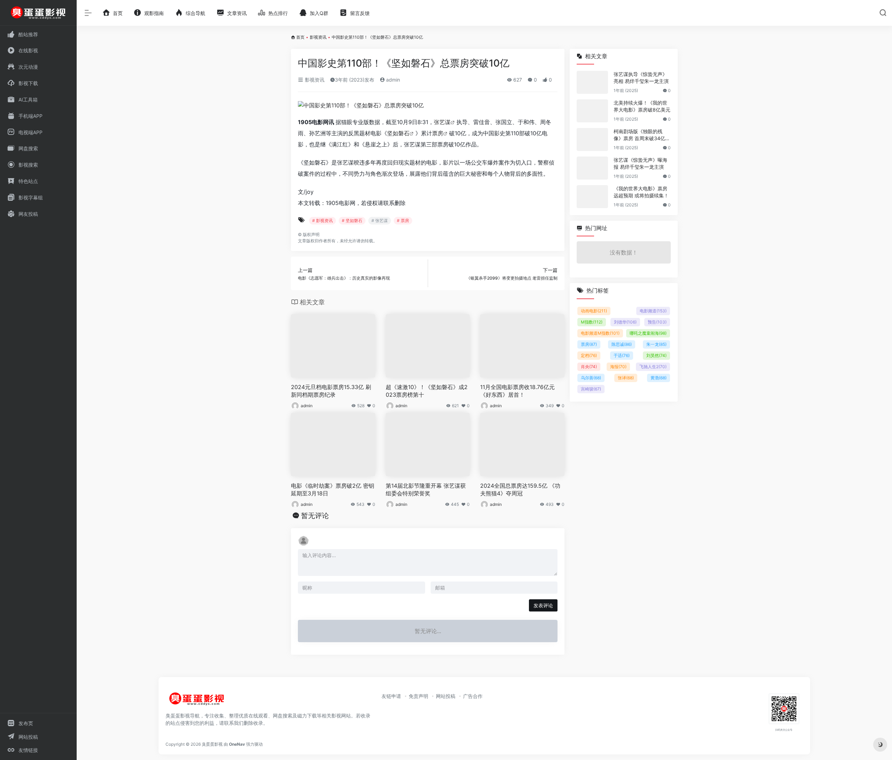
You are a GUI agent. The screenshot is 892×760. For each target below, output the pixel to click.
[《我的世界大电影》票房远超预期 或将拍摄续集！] (592, 196)
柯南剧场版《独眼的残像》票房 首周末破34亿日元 (642, 135)
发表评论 (543, 605)
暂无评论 (315, 515)
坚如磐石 (398, 133)
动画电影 (594, 310)
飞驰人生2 (653, 366)
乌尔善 (591, 377)
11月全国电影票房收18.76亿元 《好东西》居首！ (517, 390)
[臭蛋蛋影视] (197, 701)
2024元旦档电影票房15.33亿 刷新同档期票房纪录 (331, 390)
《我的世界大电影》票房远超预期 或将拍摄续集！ (641, 191)
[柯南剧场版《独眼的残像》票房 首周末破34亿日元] (592, 139)
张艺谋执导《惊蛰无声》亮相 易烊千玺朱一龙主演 (641, 77)
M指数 (591, 322)
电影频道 (653, 310)
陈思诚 (622, 344)
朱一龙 (656, 344)
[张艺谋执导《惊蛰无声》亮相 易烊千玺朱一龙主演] (592, 82)
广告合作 (473, 696)
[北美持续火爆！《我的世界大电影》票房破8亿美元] (592, 110)
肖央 (589, 366)
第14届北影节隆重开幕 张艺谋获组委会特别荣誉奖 (426, 489)
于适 (622, 355)
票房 (437, 133)
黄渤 (659, 377)
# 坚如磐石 (352, 220)
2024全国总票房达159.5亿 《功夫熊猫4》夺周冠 (520, 489)
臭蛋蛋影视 (212, 744)
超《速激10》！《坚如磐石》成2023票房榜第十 (427, 390)
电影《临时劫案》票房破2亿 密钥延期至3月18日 (332, 489)
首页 (300, 37)
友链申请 (391, 696)
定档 (589, 355)
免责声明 (418, 696)
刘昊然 (656, 355)
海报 (618, 366)
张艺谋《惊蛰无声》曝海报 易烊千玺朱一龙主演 (640, 163)
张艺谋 (442, 122)
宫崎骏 (591, 389)
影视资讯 (318, 37)
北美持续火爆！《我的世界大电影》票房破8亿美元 (642, 106)
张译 (626, 377)
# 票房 (403, 220)
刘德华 (625, 322)
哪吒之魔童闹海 (648, 333)
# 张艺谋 (379, 220)
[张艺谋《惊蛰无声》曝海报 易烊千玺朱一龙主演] (592, 168)
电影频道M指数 (600, 333)
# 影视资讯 (322, 220)
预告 (657, 322)
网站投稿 (445, 696)
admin (392, 80)
